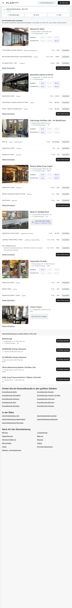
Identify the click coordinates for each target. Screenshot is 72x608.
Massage (40, 440)
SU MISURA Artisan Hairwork (14, 357)
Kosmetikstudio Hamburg (10, 399)
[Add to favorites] (26, 30)
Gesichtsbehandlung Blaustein (47, 419)
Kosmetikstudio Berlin (9, 392)
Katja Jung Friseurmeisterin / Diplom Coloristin (21, 377)
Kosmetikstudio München (45, 402)
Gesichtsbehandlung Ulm (10, 416)
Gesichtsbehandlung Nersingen (12, 423)
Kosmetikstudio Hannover (46, 399)
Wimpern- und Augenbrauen (11, 450)
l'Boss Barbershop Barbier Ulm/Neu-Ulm (19, 367)
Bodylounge (7, 339)
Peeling (39, 443)
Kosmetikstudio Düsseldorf (11, 395)
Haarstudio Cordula (38, 261)
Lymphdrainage (42, 433)
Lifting (4, 447)
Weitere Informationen (8, 68)
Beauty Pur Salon (37, 29)
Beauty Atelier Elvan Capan (41, 166)
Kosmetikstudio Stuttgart (45, 406)
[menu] (3, 3)
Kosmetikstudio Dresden (45, 392)
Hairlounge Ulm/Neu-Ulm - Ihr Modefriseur (48, 120)
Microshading (6, 443)
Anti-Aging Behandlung (45, 447)
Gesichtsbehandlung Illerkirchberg (13, 419)
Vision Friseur (36, 307)
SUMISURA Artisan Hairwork (14, 349)
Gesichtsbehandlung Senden (47, 416)
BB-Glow (5, 433)
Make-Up (40, 436)
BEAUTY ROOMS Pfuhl (39, 212)
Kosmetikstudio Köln (9, 402)
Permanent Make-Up (9, 440)
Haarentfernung (7, 436)
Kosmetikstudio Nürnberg (10, 406)
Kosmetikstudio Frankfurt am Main (48, 395)
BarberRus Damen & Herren (41, 75)
